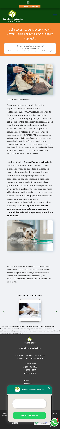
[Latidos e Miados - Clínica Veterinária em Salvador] (13, 21)
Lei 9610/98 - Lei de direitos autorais (11, 333)
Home (26, 380)
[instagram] (28, 2)
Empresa (28, 383)
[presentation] (4, 311)
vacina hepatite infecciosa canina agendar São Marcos (18, 310)
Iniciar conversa (29, 415)
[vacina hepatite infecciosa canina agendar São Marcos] (30, 310)
